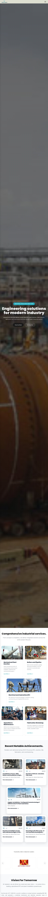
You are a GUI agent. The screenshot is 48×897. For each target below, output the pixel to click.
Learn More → (7, 673)
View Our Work (18, 324)
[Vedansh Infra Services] (4, 2)
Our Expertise (30, 324)
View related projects (8, 779)
